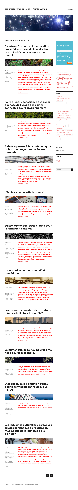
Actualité (6, 70)
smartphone (10, 374)
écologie (9, 73)
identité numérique (60, 117)
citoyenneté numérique (61, 102)
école (6, 73)
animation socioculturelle (62, 98)
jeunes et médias (8, 172)
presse (6, 174)
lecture (11, 173)
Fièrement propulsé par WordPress (31, 484)
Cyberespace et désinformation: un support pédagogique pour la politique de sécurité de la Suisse (65, 76)
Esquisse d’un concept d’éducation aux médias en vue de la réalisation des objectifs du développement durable (27, 51)
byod (58, 100)
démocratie (7, 169)
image (6, 76)
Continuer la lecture (23, 92)
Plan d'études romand (61, 132)
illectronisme (7, 253)
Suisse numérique (8, 415)
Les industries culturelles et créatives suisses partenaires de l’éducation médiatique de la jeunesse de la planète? (28, 429)
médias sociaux (8, 214)
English (58, 162)
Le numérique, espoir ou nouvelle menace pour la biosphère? (29, 351)
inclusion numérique (9, 460)
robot (11, 256)
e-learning (12, 291)
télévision (11, 128)
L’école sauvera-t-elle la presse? (25, 192)
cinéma (61, 100)
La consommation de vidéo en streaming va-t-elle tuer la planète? (28, 312)
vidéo (6, 130)
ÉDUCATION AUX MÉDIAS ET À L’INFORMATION (26, 9)
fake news (59, 111)
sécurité (58, 138)
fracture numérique (8, 457)
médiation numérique (61, 130)
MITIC (6, 373)
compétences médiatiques (62, 104)
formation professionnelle (62, 113)
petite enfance (70, 130)
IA (70, 115)
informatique (59, 121)
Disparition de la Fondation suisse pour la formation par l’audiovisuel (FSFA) (26, 386)
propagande (7, 79)
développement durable (9, 72)
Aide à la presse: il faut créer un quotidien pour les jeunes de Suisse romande (28, 149)
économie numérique (9, 74)
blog (69, 98)
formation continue (8, 294)
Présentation (70, 9)
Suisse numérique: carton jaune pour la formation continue (28, 227)
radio (64, 134)
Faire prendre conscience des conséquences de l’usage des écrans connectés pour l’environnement (28, 104)
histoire (67, 115)
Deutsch (58, 161)
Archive (58, 160)
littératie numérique (9, 414)
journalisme (7, 173)
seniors (70, 134)
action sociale (59, 96)
